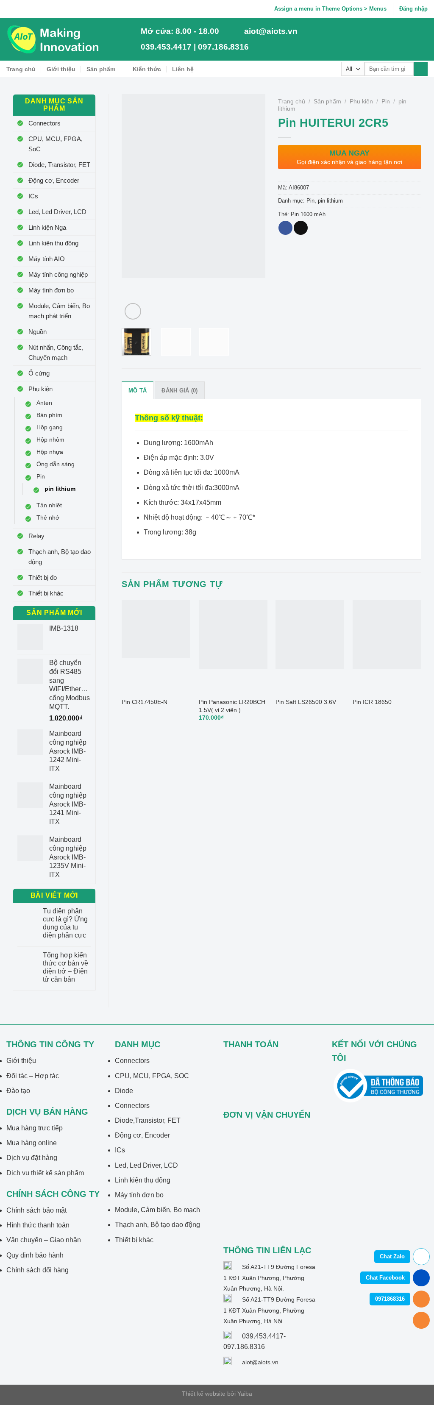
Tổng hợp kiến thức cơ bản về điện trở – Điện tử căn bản (65, 967)
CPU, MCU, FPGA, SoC (55, 144)
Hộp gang (49, 427)
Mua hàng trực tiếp (34, 1128)
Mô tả (137, 390)
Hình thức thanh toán (38, 1225)
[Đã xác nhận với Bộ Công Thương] (378, 1085)
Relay (36, 536)
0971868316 (390, 1299)
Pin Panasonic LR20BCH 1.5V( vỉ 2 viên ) (232, 705)
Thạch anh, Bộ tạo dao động (59, 556)
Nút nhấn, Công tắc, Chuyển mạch (55, 352)
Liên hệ (183, 69)
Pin (40, 476)
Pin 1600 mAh (308, 214)
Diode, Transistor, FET (59, 164)
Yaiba (244, 1393)
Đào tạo (18, 1090)
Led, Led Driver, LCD (57, 211)
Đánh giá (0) (179, 390)
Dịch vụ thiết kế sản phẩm (45, 1173)
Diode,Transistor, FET (148, 1120)
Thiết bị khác (46, 593)
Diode (124, 1090)
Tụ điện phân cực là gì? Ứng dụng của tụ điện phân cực (65, 923)
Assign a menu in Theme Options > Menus (330, 9)
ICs (33, 196)
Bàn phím (49, 415)
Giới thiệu (61, 69)
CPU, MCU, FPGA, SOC (152, 1075)
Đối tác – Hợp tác (32, 1075)
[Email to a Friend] (301, 228)
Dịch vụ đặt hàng (31, 1157)
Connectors (44, 123)
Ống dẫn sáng (55, 464)
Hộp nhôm (50, 439)
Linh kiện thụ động (53, 243)
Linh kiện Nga (47, 227)
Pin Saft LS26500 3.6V (305, 701)
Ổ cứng (39, 373)
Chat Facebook (385, 1277)
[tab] (137, 390)
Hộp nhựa (49, 451)
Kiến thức (147, 69)
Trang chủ (21, 69)
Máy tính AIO (46, 258)
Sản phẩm (100, 69)
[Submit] (421, 69)
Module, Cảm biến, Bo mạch (157, 1209)
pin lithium (60, 488)
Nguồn (37, 331)
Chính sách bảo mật (36, 1210)
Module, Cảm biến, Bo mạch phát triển (59, 311)
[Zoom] (133, 311)
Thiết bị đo (42, 577)
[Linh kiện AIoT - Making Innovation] (54, 39)
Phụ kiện (40, 388)
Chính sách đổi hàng (37, 1270)
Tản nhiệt (49, 505)
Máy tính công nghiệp (58, 274)
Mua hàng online (31, 1142)
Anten (44, 402)
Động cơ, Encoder (53, 180)
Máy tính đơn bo (51, 290)
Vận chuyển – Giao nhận (43, 1240)
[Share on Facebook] (285, 228)
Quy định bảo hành (35, 1255)
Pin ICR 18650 (372, 701)
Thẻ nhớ (47, 517)
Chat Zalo (392, 1256)
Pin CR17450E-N (144, 701)
